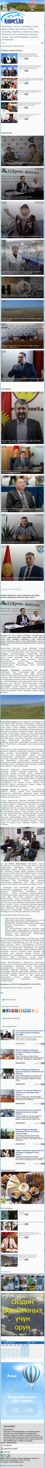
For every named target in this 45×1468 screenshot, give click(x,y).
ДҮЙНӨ (4, 29)
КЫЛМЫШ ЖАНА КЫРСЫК (27, 34)
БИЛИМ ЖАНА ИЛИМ (30, 32)
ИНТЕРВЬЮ (6, 34)
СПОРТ (30, 29)
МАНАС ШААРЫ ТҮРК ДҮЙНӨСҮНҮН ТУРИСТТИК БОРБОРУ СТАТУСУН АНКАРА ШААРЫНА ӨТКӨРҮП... (30, 67)
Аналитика (6, 133)
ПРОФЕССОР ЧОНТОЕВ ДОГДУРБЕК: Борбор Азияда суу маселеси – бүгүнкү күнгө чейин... (21, 509)
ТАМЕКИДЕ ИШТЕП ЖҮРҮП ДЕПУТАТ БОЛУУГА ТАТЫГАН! (22, 236)
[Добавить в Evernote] (4, 1010)
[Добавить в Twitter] (24, 1010)
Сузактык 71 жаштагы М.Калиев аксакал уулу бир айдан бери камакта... (28, 1092)
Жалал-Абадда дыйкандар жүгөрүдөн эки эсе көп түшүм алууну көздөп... (27, 1131)
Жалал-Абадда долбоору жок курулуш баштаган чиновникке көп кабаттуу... (30, 1071)
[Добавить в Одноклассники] (20, 1010)
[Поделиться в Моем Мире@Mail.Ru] (16, 1010)
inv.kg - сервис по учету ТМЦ (12, 1465)
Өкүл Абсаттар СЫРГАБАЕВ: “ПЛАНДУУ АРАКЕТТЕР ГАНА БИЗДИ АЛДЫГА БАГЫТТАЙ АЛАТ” (22, 578)
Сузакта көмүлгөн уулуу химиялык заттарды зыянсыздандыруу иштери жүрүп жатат (17, 197)
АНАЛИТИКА (6, 32)
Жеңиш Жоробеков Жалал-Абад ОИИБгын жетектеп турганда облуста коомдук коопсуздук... (30, 1234)
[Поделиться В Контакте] (29, 1010)
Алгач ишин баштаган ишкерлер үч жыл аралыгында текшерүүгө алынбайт (30, 1033)
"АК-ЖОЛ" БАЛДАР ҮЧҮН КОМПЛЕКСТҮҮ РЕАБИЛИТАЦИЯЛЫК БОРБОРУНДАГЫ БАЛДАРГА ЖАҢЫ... (31, 80)
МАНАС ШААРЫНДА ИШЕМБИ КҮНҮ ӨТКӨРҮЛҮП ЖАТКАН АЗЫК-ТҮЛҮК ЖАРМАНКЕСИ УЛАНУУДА (29, 104)
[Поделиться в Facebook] (8, 1010)
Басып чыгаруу (10, 999)
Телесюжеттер (8, 1170)
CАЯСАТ (16, 26)
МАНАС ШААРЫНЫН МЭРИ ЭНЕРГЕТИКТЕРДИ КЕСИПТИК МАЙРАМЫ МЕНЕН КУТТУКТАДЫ (28, 55)
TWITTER (6, 1452)
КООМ (35, 26)
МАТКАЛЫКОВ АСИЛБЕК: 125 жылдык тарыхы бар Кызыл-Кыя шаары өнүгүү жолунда (21, 471)
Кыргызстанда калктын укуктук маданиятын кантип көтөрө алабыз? (28, 1112)
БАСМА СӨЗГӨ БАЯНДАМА (18, 37)
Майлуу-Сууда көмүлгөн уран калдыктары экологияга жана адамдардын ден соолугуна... (27, 1256)
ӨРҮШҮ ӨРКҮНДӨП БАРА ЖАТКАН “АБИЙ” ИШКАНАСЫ (21, 542)
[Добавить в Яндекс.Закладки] (33, 1010)
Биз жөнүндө (7, 40)
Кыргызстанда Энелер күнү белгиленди (31, 1222)
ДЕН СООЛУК (20, 29)
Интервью (6, 389)
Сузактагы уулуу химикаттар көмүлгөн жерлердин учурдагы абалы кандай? (22, 319)
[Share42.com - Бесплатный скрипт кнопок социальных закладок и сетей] (37, 1010)
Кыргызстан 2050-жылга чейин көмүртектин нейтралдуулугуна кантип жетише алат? (16, 296)
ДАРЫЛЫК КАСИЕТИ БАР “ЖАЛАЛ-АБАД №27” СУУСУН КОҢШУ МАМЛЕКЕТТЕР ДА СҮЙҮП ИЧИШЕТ (21, 272)
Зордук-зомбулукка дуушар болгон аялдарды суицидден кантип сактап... (30, 1152)
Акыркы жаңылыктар (11, 50)
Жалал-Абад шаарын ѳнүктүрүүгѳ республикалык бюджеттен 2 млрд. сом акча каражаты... (22, 379)
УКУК (14, 34)
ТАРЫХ (4, 37)
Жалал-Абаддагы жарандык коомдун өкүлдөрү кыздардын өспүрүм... (28, 1052)
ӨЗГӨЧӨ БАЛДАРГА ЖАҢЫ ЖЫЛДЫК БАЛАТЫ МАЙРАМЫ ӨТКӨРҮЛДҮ (30, 91)
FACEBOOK (7, 1445)
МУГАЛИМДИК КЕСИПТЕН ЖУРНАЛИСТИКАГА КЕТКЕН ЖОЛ (21, 163)
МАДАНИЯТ (16, 32)
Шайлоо (33, 37)
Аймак (11, 29)
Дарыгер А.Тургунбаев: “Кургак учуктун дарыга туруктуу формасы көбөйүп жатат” (20, 346)
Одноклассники (10, 1449)
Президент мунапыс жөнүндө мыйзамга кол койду (30, 1211)
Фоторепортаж (5, 1272)
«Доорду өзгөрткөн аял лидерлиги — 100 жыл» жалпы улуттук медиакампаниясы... (29, 115)
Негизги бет (6, 26)
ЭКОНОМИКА (25, 26)
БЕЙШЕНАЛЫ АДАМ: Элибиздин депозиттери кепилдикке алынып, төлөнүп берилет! (21, 441)
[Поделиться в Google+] (12, 1010)
